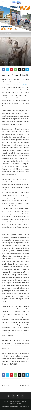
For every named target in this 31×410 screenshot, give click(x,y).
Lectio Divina (5, 385)
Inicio (2, 33)
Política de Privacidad (15, 403)
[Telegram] (27, 69)
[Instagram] (13, 396)
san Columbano (23, 84)
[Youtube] (22, 396)
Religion (7, 33)
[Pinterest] (11, 69)
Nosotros (6, 401)
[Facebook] (3, 69)
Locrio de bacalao (24, 385)
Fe (11, 33)
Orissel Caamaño (8, 65)
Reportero (17, 401)
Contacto (24, 401)
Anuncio (12, 401)
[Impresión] (23, 69)
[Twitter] (7, 69)
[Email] (19, 69)
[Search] (28, 2)
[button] (3, 2)
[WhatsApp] (15, 69)
